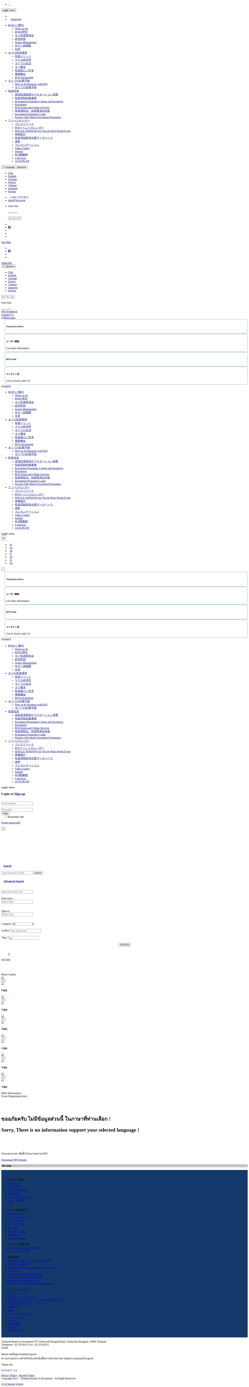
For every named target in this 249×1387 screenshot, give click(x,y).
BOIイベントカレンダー (29, 127)
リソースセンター (19, 120)
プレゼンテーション (27, 144)
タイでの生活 (23, 63)
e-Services (20, 158)
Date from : (7, 898)
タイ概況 (20, 67)
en (11, 547)
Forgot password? (10, 822)
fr (11, 553)
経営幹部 (20, 39)
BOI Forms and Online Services (32, 107)
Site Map (6, 242)
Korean (12, 191)
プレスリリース (24, 124)
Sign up (19, 794)
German (12, 179)
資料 (17, 141)
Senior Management (25, 42)
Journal (19, 151)
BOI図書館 (21, 154)
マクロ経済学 (23, 59)
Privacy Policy (9, 1375)
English (12, 176)
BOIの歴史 (21, 31)
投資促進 (13, 90)
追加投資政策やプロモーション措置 (36, 94)
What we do (21, 28)
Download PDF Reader (14, 1159)
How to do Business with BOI (31, 84)
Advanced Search (13, 881)
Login (5, 813)
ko (11, 563)
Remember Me (16, 816)
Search (7, 865)
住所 (17, 49)
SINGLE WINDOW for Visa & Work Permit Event (42, 131)
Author (5, 930)
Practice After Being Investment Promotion (38, 117)
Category (6, 923)
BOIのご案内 (16, 25)
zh (11, 556)
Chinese (12, 185)
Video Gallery (22, 148)
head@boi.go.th (16, 200)
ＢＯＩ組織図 (23, 45)
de (11, 550)
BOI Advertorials (24, 77)
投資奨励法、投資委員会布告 (32, 110)
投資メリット (23, 56)
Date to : (6, 911)
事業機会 (20, 74)
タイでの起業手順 (19, 80)
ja (11, 560)
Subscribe (16, 19)
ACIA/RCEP (22, 161)
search (38, 873)
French (12, 182)
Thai (10, 173)
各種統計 (20, 134)
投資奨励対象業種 (26, 98)
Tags (3, 937)
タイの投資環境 (17, 52)
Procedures (21, 104)
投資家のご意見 (24, 70)
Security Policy (27, 1375)
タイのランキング (19, 1217)
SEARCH (124, 944)
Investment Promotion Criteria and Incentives (39, 101)
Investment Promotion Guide (30, 114)
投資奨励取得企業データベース (34, 137)
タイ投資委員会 (24, 35)
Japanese (13, 188)
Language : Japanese (15, 167)
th (11, 544)
